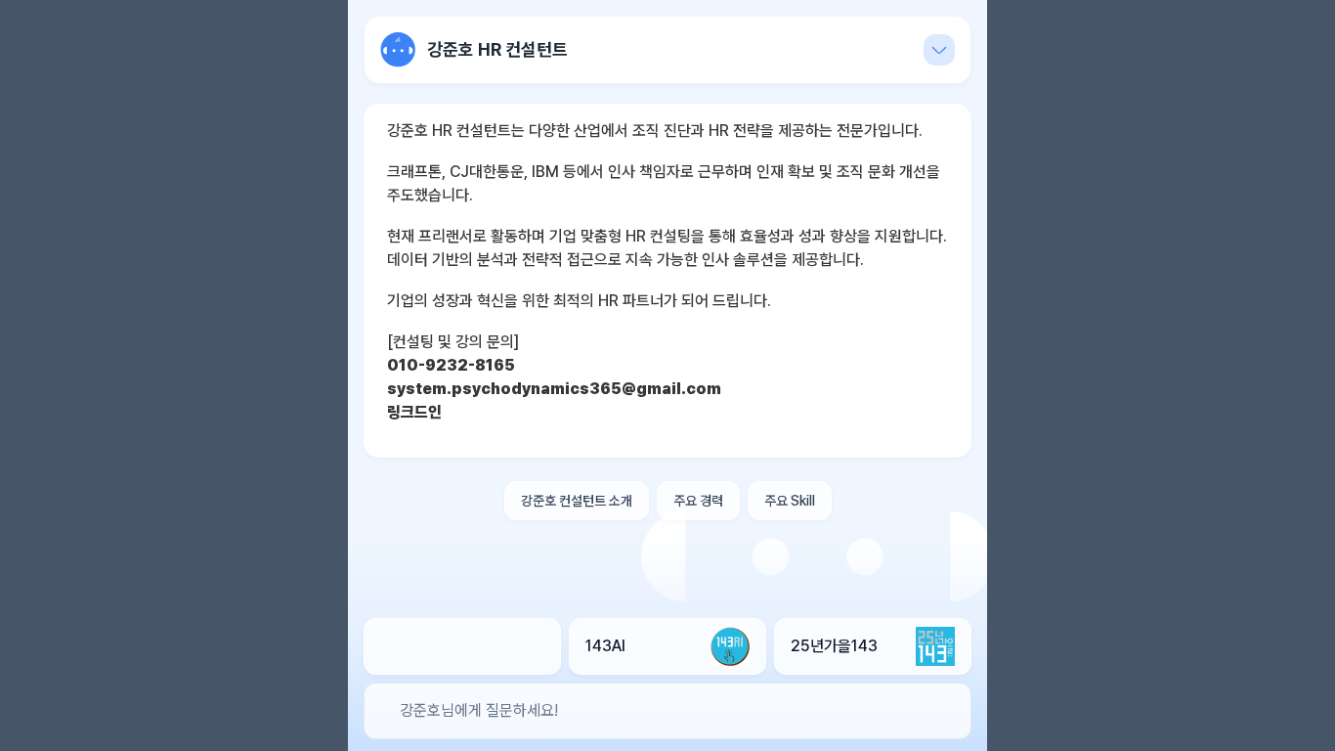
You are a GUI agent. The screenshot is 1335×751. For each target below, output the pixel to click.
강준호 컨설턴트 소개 (576, 500)
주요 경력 (698, 500)
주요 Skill (789, 500)
